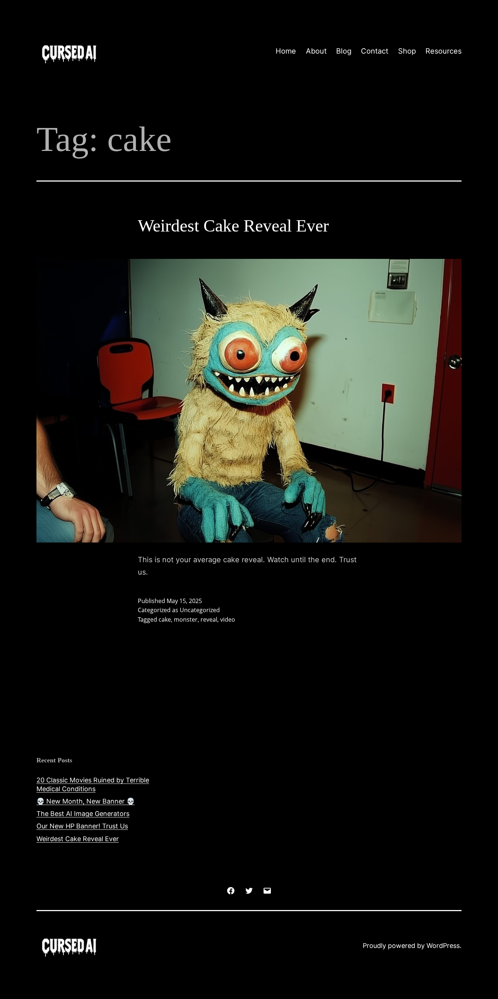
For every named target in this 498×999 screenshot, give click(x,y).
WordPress (443, 945)
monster (186, 619)
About (316, 51)
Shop (407, 51)
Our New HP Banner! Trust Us (82, 826)
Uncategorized (200, 610)
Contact (374, 51)
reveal (209, 619)
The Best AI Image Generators (82, 813)
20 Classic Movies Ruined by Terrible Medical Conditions (92, 784)
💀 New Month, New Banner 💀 (85, 801)
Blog (343, 51)
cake (165, 619)
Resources (443, 51)
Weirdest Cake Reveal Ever (233, 225)
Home (286, 51)
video (227, 619)
